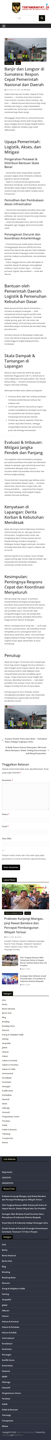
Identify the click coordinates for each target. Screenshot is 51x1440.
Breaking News (8, 1026)
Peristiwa (6, 1121)
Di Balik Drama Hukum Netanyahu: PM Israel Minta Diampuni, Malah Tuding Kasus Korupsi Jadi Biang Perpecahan (25, 750)
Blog (18, 63)
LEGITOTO (6, 1177)
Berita (4, 1004)
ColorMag (6, 1435)
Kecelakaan (7, 1077)
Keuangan (6, 1086)
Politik (27, 913)
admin (19, 937)
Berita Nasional (8, 1008)
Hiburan (5, 1052)
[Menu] (4, 26)
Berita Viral (9, 63)
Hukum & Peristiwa (10, 1064)
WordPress (18, 1435)
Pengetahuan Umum (10, 1116)
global (4, 1047)
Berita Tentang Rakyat (26, 1432)
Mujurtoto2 (7, 1172)
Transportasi (7, 1138)
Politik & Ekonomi (9, 1129)
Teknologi (6, 1134)
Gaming (5, 1039)
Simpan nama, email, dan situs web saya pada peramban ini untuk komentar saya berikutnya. (24, 857)
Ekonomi (5, 1030)
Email (5, 826)
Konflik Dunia (7, 1090)
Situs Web (6, 838)
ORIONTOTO (7, 1183)
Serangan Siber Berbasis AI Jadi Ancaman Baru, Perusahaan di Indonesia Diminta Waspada (33, 978)
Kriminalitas (7, 1095)
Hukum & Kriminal (9, 1060)
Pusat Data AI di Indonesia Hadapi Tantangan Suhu (25, 1223)
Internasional (7, 1073)
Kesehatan (6, 1082)
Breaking (5, 1021)
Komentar (7, 780)
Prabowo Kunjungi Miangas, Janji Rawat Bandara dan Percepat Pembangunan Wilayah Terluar (23, 925)
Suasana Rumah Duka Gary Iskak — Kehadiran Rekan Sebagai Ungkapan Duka (26, 740)
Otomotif (6, 1112)
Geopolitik (6, 1043)
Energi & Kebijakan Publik (13, 913)
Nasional (5, 1099)
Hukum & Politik (8, 1069)
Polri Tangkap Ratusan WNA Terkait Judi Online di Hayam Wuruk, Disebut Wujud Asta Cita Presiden (33, 961)
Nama (5, 814)
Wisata (5, 1142)
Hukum (5, 1056)
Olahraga (6, 1108)
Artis (4, 1000)
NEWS (4, 1103)
